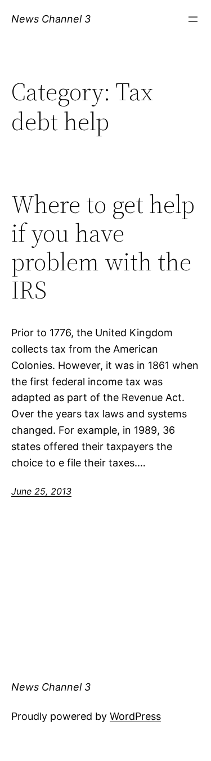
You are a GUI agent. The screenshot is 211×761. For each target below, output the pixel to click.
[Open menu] (193, 19)
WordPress (135, 716)
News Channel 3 (51, 19)
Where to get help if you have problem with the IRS (103, 247)
